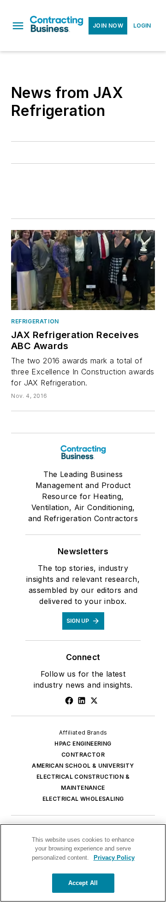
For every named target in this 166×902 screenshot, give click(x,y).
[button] (18, 26)
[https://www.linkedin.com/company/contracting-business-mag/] (81, 700)
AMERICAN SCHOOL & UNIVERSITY (83, 765)
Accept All (83, 882)
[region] (83, 863)
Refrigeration (35, 321)
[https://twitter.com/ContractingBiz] (94, 700)
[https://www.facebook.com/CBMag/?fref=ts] (69, 700)
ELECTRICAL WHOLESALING (83, 798)
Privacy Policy (114, 857)
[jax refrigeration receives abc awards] (83, 270)
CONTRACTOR (83, 754)
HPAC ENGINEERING (82, 743)
